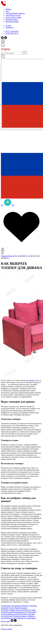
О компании (6, 606)
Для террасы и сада (13, 15)
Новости (25, 606)
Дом (7, 11)
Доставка (33, 606)
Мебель (8, 9)
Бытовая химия (11, 19)
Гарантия (4, 608)
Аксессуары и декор (13, 17)
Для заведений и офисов (15, 13)
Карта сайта (5, 621)
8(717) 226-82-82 (12, 31)
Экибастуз (10, 27)
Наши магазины (21, 608)
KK (12, 205)
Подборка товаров (8, 610)
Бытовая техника (12, 21)
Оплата (11, 608)
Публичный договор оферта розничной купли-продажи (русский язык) (18, 614)
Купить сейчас (6, 629)
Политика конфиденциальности (13, 612)
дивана (31, 380)
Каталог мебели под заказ (26, 610)
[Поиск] (25, 53)
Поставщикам (16, 606)
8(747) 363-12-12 (12, 33)
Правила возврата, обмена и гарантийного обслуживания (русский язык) (18, 617)
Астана (8, 25)
